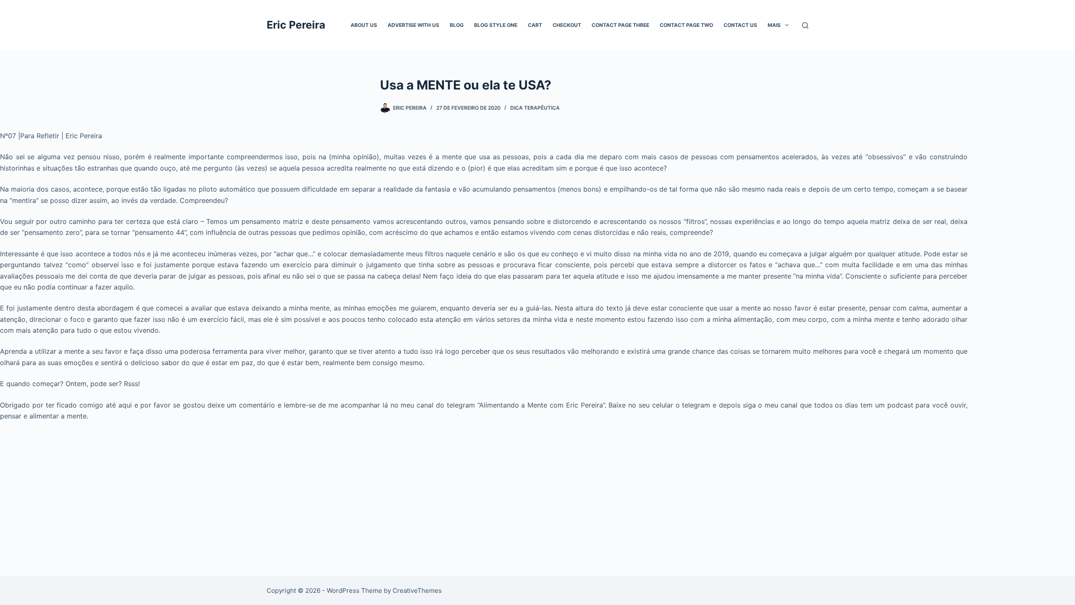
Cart (535, 25)
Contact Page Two (686, 25)
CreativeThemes (417, 590)
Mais (774, 25)
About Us (364, 25)
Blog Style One (495, 25)
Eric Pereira (296, 24)
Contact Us (740, 25)
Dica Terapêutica (535, 108)
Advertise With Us (413, 25)
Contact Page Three (620, 25)
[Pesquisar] (805, 25)
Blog (457, 25)
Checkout (567, 25)
